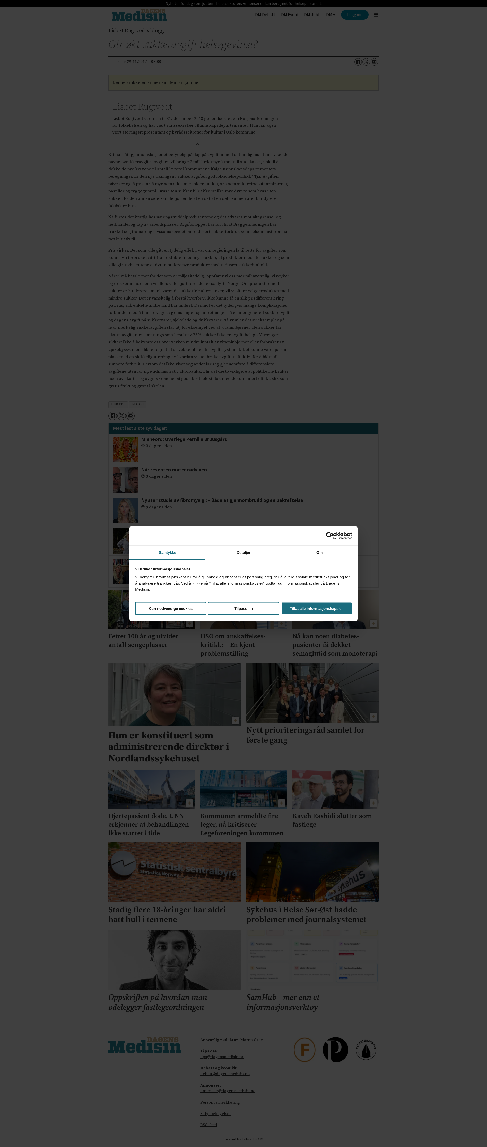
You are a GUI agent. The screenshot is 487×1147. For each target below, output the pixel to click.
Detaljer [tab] (244, 552)
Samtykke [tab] (167, 552)
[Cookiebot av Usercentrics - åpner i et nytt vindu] (330, 536)
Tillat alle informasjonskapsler (316, 608)
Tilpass (240, 608)
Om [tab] (319, 552)
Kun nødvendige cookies (171, 608)
